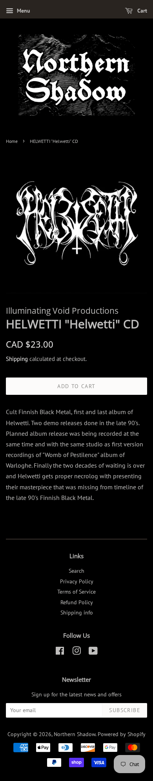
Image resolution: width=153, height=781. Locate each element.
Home (12, 141)
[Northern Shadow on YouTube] (93, 652)
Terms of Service (76, 591)
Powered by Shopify (122, 734)
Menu (22, 10)
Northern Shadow (74, 734)
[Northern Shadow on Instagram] (76, 652)
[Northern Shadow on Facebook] (59, 652)
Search (76, 570)
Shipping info (76, 612)
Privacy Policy (76, 581)
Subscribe (124, 710)
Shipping (17, 359)
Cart (141, 10)
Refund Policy (76, 602)
